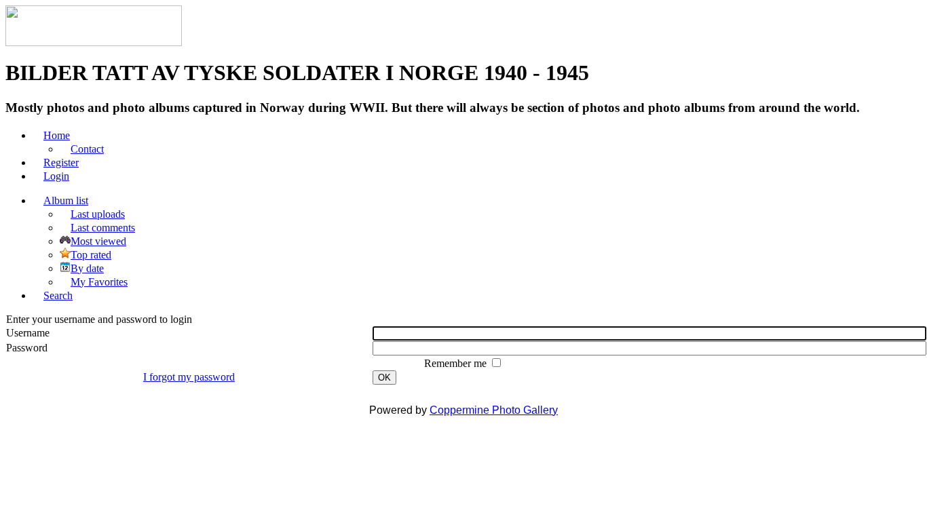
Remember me (456, 363)
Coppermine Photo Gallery (494, 410)
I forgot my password (189, 377)
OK (384, 377)
